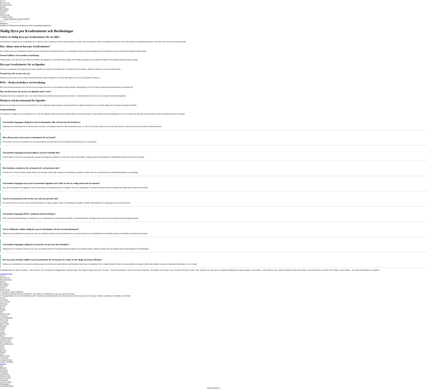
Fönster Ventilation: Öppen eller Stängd (292, 270)
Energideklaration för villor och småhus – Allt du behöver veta (22, 270)
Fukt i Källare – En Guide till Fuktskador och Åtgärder (359, 270)
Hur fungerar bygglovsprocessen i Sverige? (94, 270)
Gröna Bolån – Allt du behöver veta (264, 270)
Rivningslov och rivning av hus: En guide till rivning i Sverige (172, 270)
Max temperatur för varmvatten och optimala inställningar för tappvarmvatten (223, 270)
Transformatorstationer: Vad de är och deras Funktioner (130, 270)
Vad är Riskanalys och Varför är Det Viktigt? (323, 270)
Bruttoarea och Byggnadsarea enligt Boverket (61, 270)
